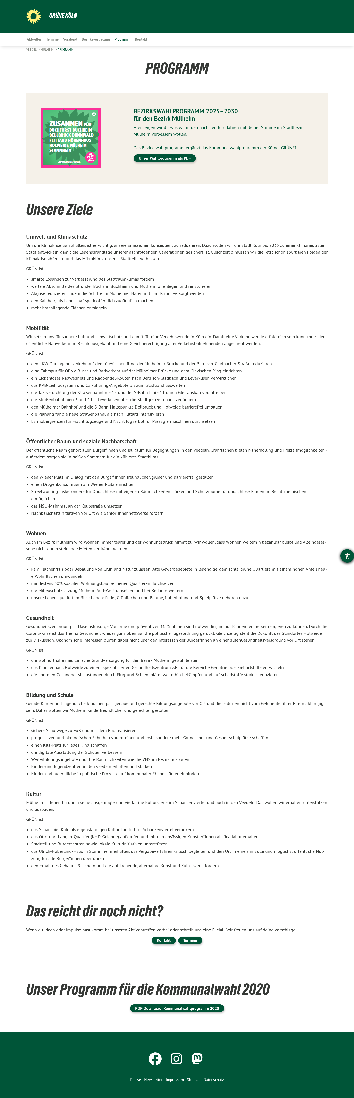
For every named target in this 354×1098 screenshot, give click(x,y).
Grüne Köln (63, 15)
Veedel (31, 49)
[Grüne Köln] (33, 16)
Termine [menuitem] (52, 39)
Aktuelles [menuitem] (34, 39)
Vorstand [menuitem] (70, 39)
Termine (190, 940)
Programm (66, 49)
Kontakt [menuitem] (141, 39)
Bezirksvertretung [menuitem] (96, 39)
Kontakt (164, 940)
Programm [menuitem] (122, 39)
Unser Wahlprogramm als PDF (165, 158)
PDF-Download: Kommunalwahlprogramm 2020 (177, 1008)
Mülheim (47, 49)
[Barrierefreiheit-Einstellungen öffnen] (347, 556)
